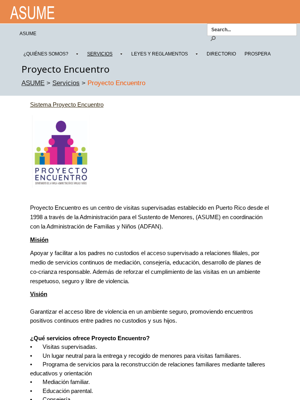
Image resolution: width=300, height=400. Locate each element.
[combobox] (250, 29)
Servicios (66, 83)
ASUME (33, 83)
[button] (213, 38)
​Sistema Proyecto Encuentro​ (67, 104)
